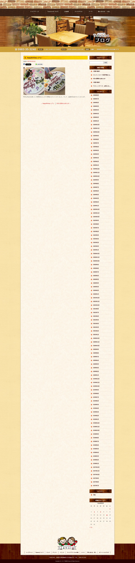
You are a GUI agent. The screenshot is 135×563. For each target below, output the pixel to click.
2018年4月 (96, 452)
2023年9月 (96, 220)
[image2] (33, 94)
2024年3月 (96, 198)
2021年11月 (96, 301)
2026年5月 (96, 106)
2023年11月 (96, 213)
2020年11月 (96, 342)
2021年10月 (96, 305)
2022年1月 (96, 294)
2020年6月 (96, 360)
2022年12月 (96, 253)
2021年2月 (96, 331)
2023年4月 (96, 239)
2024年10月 (96, 176)
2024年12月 (96, 169)
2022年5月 (96, 279)
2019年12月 (96, 378)
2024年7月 (96, 187)
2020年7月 (96, 356)
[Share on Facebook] (24, 64)
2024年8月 (96, 183)
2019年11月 (96, 382)
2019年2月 (96, 415)
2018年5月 (96, 448)
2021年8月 (96, 308)
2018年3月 (96, 456)
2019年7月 (96, 397)
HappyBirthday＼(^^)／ (48, 103)
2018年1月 (96, 463)
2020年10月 (96, 345)
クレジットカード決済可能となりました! (102, 75)
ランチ (48, 552)
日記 (94, 495)
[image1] (54, 94)
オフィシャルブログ (104, 552)
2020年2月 (96, 371)
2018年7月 (96, 441)
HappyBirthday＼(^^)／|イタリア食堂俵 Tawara (102, 0)
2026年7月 (96, 99)
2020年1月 (96, 375)
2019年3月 (96, 412)
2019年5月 (96, 404)
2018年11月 (96, 426)
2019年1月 (96, 419)
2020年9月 (96, 349)
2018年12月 (96, 423)
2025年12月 (96, 124)
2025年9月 (96, 135)
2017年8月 (96, 482)
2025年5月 (96, 150)
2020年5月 (96, 364)
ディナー (55, 552)
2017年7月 (96, 485)
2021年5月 (96, 320)
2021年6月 (96, 316)
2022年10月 (96, 261)
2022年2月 (96, 290)
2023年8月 (96, 224)
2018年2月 (96, 460)
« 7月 (91, 527)
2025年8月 (96, 139)
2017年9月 (96, 478)
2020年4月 (96, 367)
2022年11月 (96, 257)
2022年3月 (96, 286)
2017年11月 (96, 471)
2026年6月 (96, 102)
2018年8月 (96, 437)
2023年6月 (96, 231)
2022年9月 (96, 264)
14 (107, 515)
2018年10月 (96, 430)
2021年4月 (96, 323)
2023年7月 (96, 227)
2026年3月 (96, 113)
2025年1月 (96, 165)
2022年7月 (96, 272)
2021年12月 (96, 297)
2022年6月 (96, 275)
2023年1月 (96, 250)
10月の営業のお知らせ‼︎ (63, 103)
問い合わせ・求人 (104, 12)
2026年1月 (96, 121)
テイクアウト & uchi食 (78, 12)
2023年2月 (96, 246)
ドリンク (62, 552)
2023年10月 (96, 216)
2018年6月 (96, 445)
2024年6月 (96, 191)
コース (90, 12)
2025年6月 (96, 146)
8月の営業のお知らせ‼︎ (99, 78)
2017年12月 (96, 467)
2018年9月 (96, 434)
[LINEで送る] (39, 64)
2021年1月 (96, 334)
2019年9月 (96, 390)
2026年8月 (96, 95)
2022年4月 (96, 283)
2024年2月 (96, 202)
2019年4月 (96, 408)
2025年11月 (96, 128)
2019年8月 (96, 393)
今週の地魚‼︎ (96, 71)
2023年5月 (96, 235)
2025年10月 (96, 132)
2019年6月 (96, 401)
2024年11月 (96, 172)
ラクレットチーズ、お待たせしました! (102, 86)
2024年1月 (96, 205)
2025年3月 (96, 157)
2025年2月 (96, 161)
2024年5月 (96, 194)
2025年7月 (96, 143)
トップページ (34, 12)
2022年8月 (96, 268)
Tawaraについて (52, 12)
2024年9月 (96, 180)
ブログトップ (100, 57)
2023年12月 (96, 209)
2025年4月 (96, 154)
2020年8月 (96, 353)
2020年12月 (96, 338)
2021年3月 (96, 327)
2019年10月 (96, 386)
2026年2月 (96, 117)
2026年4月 (96, 110)
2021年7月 (96, 312)
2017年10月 (96, 474)
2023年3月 (96, 242)
